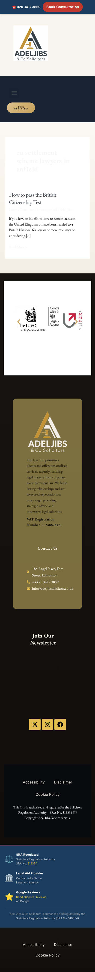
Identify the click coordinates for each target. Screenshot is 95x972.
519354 (32, 863)
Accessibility (34, 782)
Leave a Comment (21, 209)
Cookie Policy (48, 794)
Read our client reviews (31, 897)
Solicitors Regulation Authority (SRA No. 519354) (47, 918)
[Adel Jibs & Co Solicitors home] (47, 43)
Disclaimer (63, 782)
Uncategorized (47, 209)
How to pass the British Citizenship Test (32, 198)
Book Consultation (62, 7)
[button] (14, 93)
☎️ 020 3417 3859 (26, 7)
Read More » (18, 246)
